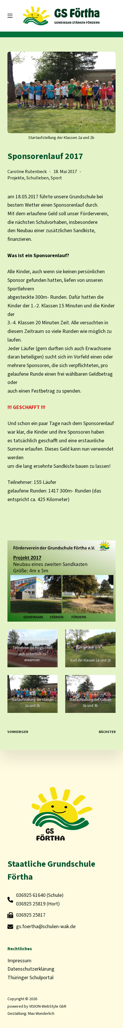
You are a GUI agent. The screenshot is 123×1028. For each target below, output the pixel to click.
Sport (56, 177)
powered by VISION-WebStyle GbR (36, 1006)
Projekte (15, 177)
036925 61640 (30, 895)
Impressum (19, 960)
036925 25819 (30, 903)
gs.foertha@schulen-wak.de (46, 926)
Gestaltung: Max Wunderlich (30, 1013)
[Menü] (10, 15)
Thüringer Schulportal (30, 977)
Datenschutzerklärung (30, 969)
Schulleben (37, 177)
